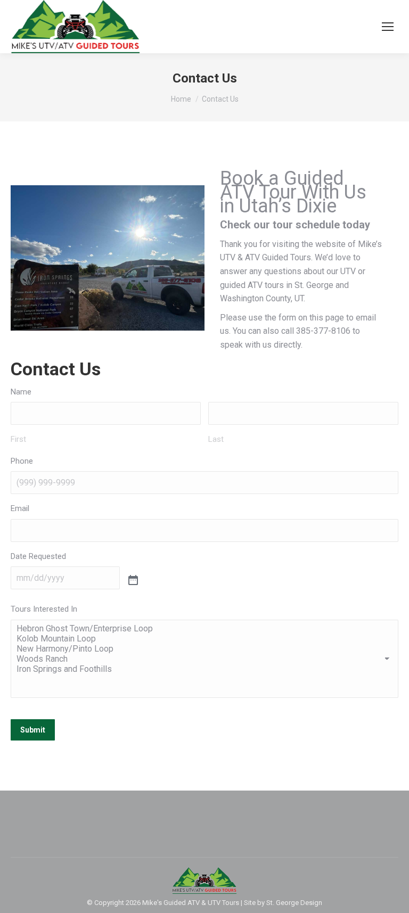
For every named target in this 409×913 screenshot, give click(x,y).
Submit (32, 730)
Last (216, 439)
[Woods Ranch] (204, 659)
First (18, 439)
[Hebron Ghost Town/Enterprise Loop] (204, 628)
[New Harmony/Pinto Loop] (204, 649)
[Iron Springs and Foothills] (204, 669)
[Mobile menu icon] (387, 26)
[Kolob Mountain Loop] (204, 639)
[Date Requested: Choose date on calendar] (133, 581)
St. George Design (294, 903)
